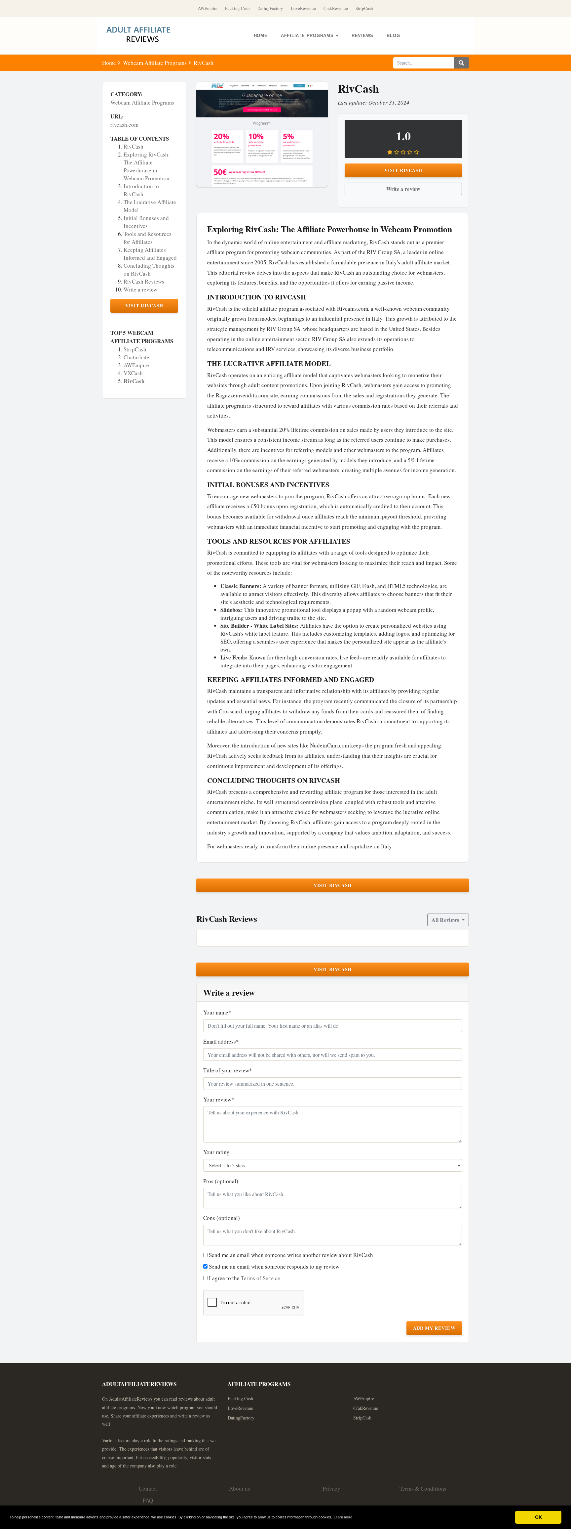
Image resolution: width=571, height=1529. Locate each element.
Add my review (434, 1328)
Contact (148, 1488)
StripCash (364, 8)
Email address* (221, 1041)
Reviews (362, 35)
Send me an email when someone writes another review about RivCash (291, 1255)
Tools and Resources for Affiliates (147, 238)
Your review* (218, 1099)
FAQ (148, 1500)
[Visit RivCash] (262, 134)
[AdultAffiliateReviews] (143, 35)
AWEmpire (207, 8)
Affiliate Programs (307, 35)
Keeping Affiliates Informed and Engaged (150, 253)
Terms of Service (260, 1278)
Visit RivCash (144, 305)
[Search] (461, 62)
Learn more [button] (343, 1517)
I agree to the (244, 1278)
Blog (393, 35)
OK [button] (538, 1517)
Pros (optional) (220, 1181)
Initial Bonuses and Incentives (146, 222)
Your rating (216, 1152)
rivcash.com (124, 124)
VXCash (133, 373)
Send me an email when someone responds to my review (274, 1266)
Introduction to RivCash (141, 190)
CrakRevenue (336, 8)
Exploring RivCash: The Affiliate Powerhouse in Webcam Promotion (147, 166)
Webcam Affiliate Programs (155, 63)
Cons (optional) (221, 1218)
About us (239, 1488)
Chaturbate (136, 357)
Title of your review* (227, 1070)
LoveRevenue (303, 8)
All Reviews (446, 919)
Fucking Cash (237, 8)
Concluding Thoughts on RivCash (149, 269)
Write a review (140, 289)
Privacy (331, 1488)
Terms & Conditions (423, 1488)
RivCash (133, 146)
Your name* (217, 1012)
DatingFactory (270, 8)
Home (261, 35)
